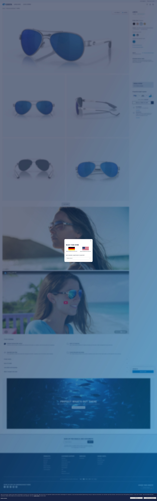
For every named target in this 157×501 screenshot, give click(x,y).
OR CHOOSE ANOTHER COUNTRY (75, 255)
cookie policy (37, 495)
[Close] (91, 241)
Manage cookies (4, 498)
